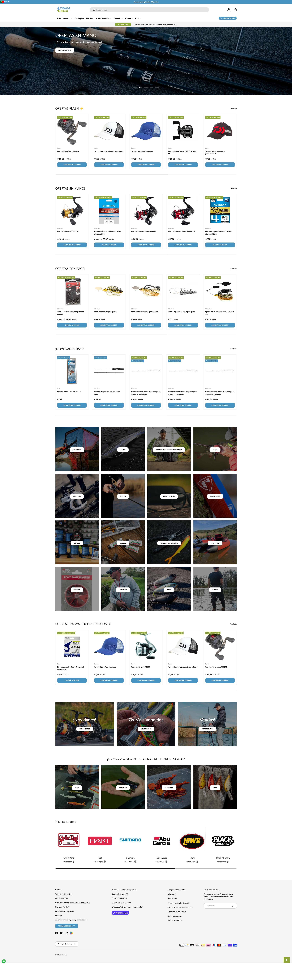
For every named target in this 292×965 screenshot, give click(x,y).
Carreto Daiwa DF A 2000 (140, 667)
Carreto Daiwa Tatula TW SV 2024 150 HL (182, 152)
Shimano (130, 857)
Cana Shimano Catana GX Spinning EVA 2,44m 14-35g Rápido (145, 393)
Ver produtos (85, 729)
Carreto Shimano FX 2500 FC (68, 231)
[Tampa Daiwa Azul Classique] (146, 130)
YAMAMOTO (123, 787)
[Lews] (192, 840)
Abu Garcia (161, 857)
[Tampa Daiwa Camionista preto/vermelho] (220, 130)
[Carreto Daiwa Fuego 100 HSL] (72, 130)
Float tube (215, 543)
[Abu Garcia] (161, 840)
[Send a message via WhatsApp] (4, 961)
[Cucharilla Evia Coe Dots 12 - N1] (72, 371)
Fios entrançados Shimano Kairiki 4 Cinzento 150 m (218, 232)
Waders (215, 590)
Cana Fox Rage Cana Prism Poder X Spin (107, 393)
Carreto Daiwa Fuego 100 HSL (68, 151)
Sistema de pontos (174, 916)
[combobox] (149, 9)
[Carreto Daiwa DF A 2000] (146, 646)
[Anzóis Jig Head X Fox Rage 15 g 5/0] (183, 291)
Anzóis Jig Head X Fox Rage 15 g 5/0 (181, 312)
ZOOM (77, 787)
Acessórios (77, 450)
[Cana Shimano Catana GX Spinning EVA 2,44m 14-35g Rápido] (146, 371)
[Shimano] (130, 840)
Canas (215, 450)
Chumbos (77, 590)
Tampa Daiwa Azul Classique (142, 151)
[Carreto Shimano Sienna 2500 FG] (146, 211)
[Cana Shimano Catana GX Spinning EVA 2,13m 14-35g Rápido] (220, 371)
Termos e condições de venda (178, 903)
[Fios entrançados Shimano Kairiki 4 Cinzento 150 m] (220, 211)
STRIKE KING (169, 787)
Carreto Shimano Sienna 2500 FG (143, 231)
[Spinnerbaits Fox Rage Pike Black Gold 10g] (220, 291)
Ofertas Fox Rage (65, 50)
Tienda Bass (63, 955)
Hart (100, 857)
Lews (192, 857)
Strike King (69, 857)
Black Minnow (223, 857)
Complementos (169, 496)
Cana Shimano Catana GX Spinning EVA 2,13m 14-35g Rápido (219, 393)
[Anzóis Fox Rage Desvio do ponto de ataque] (72, 291)
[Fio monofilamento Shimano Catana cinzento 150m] (109, 211)
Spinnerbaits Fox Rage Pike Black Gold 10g (219, 313)
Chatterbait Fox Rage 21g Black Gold (144, 312)
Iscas (169, 590)
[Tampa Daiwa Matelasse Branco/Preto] (109, 130)
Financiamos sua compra (177, 912)
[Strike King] (68, 840)
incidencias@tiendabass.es (80, 903)
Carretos (77, 496)
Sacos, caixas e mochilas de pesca (169, 450)
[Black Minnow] (223, 840)
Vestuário (123, 590)
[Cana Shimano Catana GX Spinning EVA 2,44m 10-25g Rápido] (183, 371)
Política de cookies (175, 920)
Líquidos (123, 543)
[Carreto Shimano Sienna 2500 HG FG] (183, 211)
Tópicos (77, 543)
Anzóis (122, 450)
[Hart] (99, 840)
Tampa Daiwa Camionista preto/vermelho (215, 152)
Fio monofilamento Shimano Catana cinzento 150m (107, 232)
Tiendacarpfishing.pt (66, 926)
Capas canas (215, 496)
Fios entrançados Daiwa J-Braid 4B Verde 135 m (70, 668)
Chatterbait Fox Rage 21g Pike (105, 312)
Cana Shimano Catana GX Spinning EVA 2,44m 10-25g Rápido (182, 393)
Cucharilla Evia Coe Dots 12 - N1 (69, 392)
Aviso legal (172, 894)
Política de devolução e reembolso (180, 907)
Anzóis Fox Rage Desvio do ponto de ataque (70, 313)
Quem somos (172, 898)
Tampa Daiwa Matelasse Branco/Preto (108, 151)
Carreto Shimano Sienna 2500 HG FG (181, 231)
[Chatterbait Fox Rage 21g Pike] (109, 291)
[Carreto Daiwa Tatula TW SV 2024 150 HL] (183, 130)
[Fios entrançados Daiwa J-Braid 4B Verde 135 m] (72, 646)
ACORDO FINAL (123, 24)
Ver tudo (233, 108)
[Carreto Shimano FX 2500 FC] (72, 211)
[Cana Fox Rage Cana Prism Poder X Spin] (109, 371)
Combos (123, 496)
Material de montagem (169, 543)
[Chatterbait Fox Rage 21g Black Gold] (146, 291)
